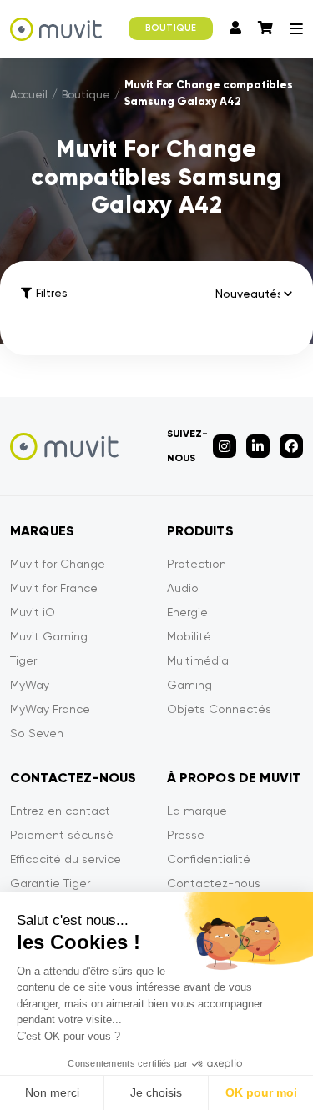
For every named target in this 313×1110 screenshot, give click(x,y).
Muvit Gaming (49, 636)
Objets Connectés (219, 709)
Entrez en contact (60, 810)
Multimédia (198, 660)
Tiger (23, 660)
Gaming (189, 684)
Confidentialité (208, 859)
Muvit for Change (57, 563)
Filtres (51, 293)
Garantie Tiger (50, 883)
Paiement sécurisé (62, 834)
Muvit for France (54, 588)
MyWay (29, 684)
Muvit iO (32, 612)
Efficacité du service (65, 859)
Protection (196, 563)
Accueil (29, 94)
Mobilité (189, 636)
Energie (187, 612)
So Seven (36, 733)
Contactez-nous (213, 883)
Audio (183, 588)
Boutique (86, 94)
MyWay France (50, 709)
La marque (197, 810)
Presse (185, 834)
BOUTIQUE (170, 28)
